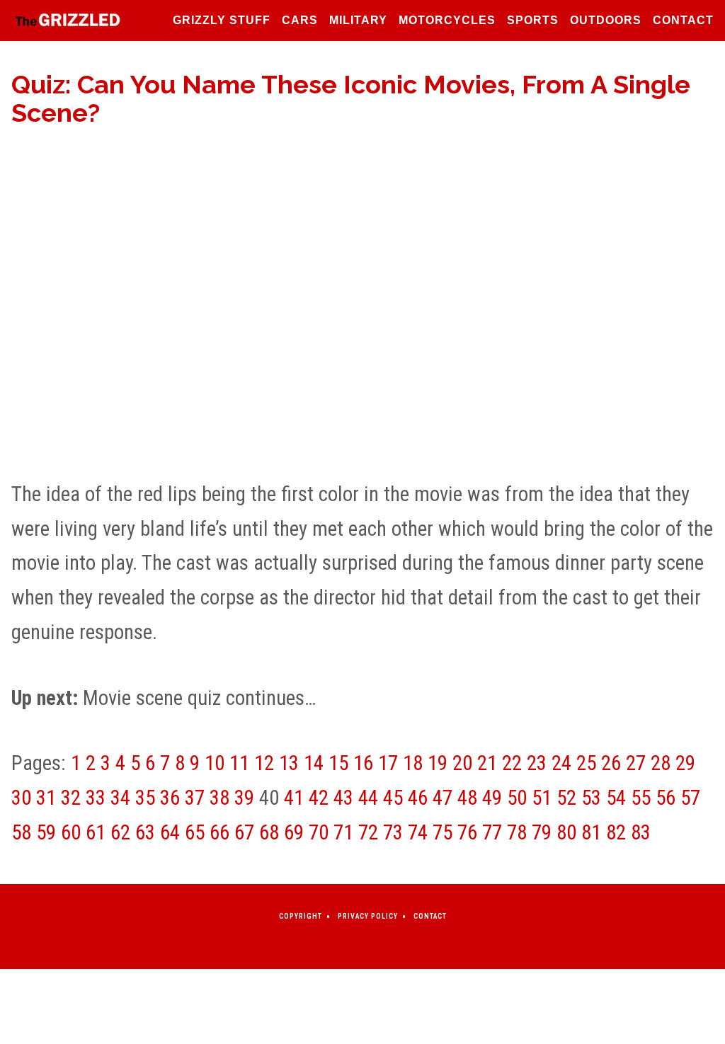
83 (641, 832)
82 (616, 832)
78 (517, 832)
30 (21, 798)
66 (219, 832)
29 (685, 763)
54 (616, 798)
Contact (683, 20)
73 (393, 832)
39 (244, 798)
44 (368, 798)
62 (120, 832)
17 (388, 763)
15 (338, 763)
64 (170, 832)
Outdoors (605, 20)
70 (319, 832)
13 (289, 763)
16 (363, 763)
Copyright (300, 916)
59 (46, 832)
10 (214, 763)
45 (393, 798)
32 (71, 798)
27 (636, 763)
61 (95, 832)
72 (368, 832)
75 (442, 832)
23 (537, 763)
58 (21, 832)
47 (442, 798)
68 (269, 832)
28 (660, 763)
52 (566, 798)
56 (665, 798)
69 (294, 832)
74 (418, 832)
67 (244, 832)
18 (413, 763)
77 (492, 832)
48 (467, 798)
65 (195, 832)
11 (239, 763)
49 (492, 798)
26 (611, 763)
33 (95, 798)
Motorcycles (447, 20)
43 (343, 798)
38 (219, 798)
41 (294, 798)
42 (319, 798)
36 (170, 798)
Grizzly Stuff (221, 20)
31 (46, 798)
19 (437, 763)
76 (467, 832)
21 (487, 763)
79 (542, 832)
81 (591, 832)
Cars (300, 20)
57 (690, 798)
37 (195, 798)
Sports (533, 20)
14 (314, 763)
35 (145, 798)
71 (343, 832)
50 (517, 798)
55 (641, 798)
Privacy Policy (368, 916)
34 (120, 798)
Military (358, 20)
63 (145, 832)
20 (462, 763)
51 (542, 798)
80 (566, 832)
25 (586, 763)
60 (71, 832)
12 (264, 763)
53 (591, 798)
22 (512, 763)
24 (561, 763)
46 (418, 798)
